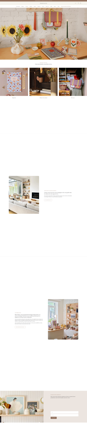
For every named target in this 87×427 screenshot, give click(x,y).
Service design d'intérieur (66, 6)
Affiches (31, 6)
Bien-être (47, 6)
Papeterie (39, 6)
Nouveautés (18, 6)
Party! (43, 6)
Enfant (35, 6)
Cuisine (27, 6)
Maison (23, 6)
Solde (58, 6)
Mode (51, 6)
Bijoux (55, 6)
